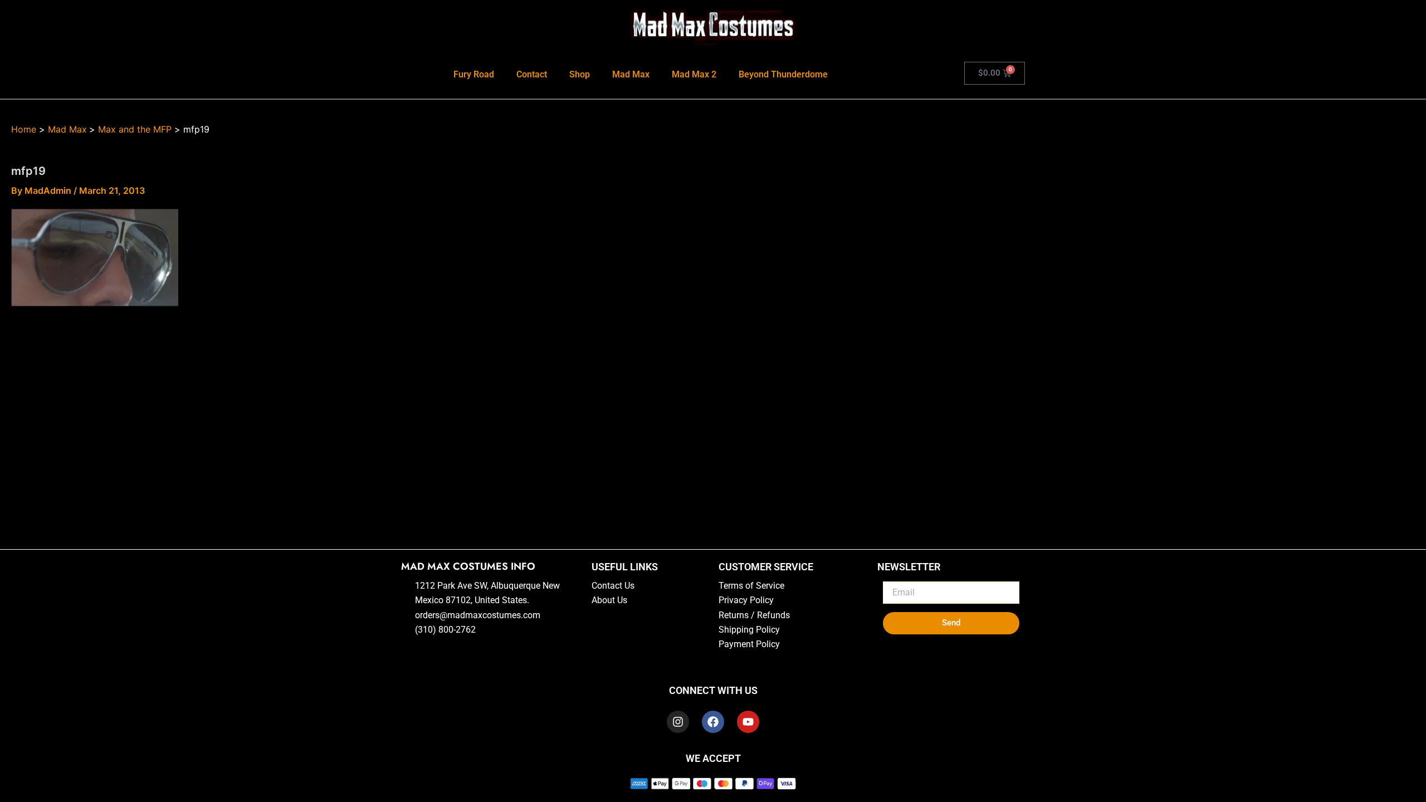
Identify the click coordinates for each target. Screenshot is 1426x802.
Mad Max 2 (694, 74)
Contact (531, 74)
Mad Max (630, 74)
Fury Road (473, 74)
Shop (579, 74)
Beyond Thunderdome (783, 74)
